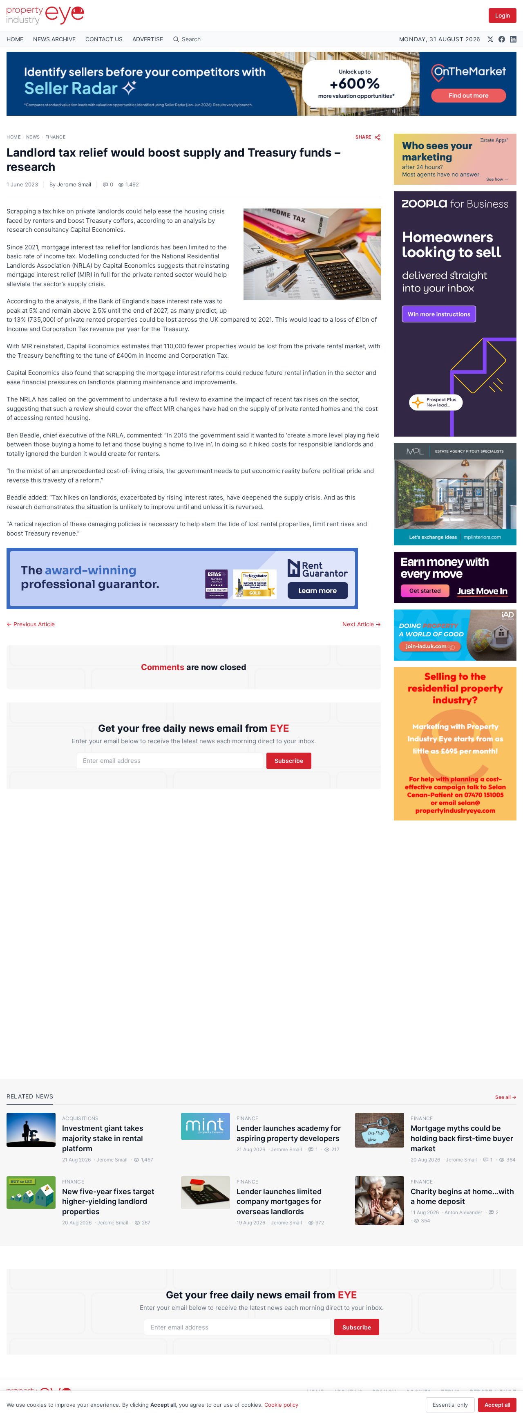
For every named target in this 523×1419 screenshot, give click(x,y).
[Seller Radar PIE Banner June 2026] (261, 84)
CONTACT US (104, 39)
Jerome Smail (74, 184)
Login (502, 15)
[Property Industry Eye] (45, 16)
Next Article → (361, 624)
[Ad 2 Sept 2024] (455, 743)
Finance (55, 137)
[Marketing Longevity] (455, 159)
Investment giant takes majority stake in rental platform (102, 1138)
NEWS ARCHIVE (54, 39)
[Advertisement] (455, 943)
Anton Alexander (462, 1212)
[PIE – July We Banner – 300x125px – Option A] (455, 577)
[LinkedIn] (513, 39)
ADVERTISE (147, 39)
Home (14, 137)
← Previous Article (31, 624)
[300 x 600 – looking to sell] (455, 314)
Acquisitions (80, 1118)
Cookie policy (281, 1404)
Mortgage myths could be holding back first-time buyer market (462, 1138)
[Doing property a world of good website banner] (455, 635)
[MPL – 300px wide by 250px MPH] (455, 494)
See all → (505, 1097)
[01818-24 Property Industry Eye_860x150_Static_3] (194, 578)
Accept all (497, 1404)
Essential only (450, 1404)
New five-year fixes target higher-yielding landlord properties (108, 1201)
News (33, 137)
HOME (15, 39)
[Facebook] (501, 39)
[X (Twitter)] (490, 39)
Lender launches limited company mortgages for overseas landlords (279, 1201)
